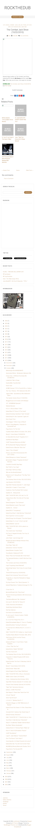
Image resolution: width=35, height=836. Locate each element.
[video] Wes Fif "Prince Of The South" (16, 411)
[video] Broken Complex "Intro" (14, 550)
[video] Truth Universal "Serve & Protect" (17, 575)
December (9, 363)
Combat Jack (14, 25)
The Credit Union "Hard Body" (14, 531)
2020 (6, 334)
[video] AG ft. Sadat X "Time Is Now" (15, 487)
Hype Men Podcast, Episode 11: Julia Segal (18, 485)
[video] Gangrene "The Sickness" (15, 502)
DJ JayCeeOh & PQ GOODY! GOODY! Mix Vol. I (20, 119)
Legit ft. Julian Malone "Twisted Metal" (16, 736)
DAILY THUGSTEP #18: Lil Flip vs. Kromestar (18, 674)
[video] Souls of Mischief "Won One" (15, 447)
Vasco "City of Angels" (12, 450)
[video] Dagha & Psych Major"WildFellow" (17, 671)
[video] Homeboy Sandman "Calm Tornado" (17, 414)
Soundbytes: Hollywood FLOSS (14, 553)
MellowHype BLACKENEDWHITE (14, 370)
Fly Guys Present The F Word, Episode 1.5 (17, 582)
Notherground (16, 26)
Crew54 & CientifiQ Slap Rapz (14, 464)
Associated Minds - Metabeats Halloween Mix (18, 373)
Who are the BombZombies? (14, 472)
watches (5, 798)
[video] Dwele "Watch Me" (13, 668)
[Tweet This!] (17, 95)
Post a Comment (8, 178)
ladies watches (7, 799)
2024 (6, 326)
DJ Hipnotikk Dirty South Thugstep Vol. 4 (17, 437)
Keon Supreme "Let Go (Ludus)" (15, 516)
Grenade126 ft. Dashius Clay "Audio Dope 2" (18, 712)
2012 (6, 355)
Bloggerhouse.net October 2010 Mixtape (17, 400)
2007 (6, 782)
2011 (6, 358)
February (8, 771)
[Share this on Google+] (19, 95)
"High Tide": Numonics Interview (14, 687)
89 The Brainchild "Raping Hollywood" (16, 445)
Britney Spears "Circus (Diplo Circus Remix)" (7, 119)
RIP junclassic (6, 274)
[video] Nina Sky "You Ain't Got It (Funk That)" (18, 744)
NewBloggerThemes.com (11, 825)
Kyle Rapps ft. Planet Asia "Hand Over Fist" (17, 692)
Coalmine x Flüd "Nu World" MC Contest (17, 490)
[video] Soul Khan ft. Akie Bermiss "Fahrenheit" (18, 513)
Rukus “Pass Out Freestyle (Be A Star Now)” (18, 555)
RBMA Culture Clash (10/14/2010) (15, 676)
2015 (6, 347)
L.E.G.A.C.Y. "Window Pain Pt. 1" (14, 700)
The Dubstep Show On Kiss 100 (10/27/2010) (18, 479)
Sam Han (24, 26)
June (7, 760)
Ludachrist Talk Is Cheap (12, 380)
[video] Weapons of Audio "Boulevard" (16, 457)
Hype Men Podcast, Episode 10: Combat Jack (18, 682)
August (8, 755)
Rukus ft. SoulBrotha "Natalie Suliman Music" (18, 722)
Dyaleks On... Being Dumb (13, 493)
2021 (6, 331)
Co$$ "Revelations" (11, 733)
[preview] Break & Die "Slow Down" (15, 592)
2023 (6, 328)
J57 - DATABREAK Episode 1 (13, 403)
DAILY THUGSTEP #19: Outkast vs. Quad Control (19, 632)
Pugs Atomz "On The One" (13, 429)
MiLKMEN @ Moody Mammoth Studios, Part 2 (18, 746)
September (9, 752)
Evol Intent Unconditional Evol (14, 612)
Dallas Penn (22, 25)
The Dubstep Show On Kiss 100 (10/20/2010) (18, 654)
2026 (6, 320)
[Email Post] (2, 99)
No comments (24, 35)
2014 (6, 350)
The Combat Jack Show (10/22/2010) (17, 30)
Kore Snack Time (10, 419)
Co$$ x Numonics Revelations (14, 604)
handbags (5, 801)
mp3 (9, 26)
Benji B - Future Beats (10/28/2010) (15, 434)
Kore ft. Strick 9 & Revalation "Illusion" (16, 730)
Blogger (29, 821)
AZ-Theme (15, 823)
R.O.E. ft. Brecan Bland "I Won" (14, 408)
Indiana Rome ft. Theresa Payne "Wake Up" (17, 728)
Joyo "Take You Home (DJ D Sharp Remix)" (20, 139)
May (7, 763)
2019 (6, 336)
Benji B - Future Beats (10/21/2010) (15, 666)
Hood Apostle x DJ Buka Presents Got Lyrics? (18, 741)
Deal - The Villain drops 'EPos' (11, 279)
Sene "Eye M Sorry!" (11, 697)
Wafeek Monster (10, 406)
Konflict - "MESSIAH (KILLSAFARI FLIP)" (13, 271)
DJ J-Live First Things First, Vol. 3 (15, 619)
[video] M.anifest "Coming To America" (16, 625)
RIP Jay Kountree (7, 276)
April (7, 765)
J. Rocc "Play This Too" (12, 646)
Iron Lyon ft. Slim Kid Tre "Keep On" (15, 602)
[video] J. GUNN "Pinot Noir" (13, 690)
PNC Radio (8, 85)
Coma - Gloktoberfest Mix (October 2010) (17, 679)
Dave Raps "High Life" (12, 545)
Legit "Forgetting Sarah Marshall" (15, 565)
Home (18, 170)
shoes (4, 805)
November (9, 365)
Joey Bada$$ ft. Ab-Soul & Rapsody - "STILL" (15, 281)
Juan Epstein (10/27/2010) (13, 482)
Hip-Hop (29, 25)
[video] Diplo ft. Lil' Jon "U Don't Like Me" (17, 521)
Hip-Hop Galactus (11, 610)
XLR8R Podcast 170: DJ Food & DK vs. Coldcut (19, 388)
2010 (6, 360)
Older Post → (29, 170)
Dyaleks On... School (11, 508)
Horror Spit (9, 385)
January (8, 773)
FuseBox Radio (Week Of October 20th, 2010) (18, 635)
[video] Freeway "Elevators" (13, 714)
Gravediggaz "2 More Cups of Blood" (16, 422)
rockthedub (17, 7)
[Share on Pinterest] (21, 95)
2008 (6, 779)
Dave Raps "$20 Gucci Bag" (13, 469)
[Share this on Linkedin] (23, 95)
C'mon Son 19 (10, 589)
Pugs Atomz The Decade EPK (14, 749)
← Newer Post (6, 170)
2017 (6, 342)
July (7, 757)
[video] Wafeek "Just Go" (12, 523)
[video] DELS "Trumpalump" (13, 510)
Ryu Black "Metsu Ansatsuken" (14, 725)
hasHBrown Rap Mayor (12, 439)
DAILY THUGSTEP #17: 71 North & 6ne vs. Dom (18, 717)
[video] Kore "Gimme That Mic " (14, 547)
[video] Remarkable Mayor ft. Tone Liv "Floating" (19, 622)
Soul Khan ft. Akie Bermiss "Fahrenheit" (16, 720)
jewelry (5, 803)
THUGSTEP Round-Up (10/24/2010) (15, 572)
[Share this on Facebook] (15, 95)
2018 (6, 339)
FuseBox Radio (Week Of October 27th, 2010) (18, 431)
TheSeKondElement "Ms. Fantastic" (15, 599)
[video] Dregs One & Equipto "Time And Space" (19, 518)
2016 (6, 344)
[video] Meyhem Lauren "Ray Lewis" (15, 505)
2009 (6, 776)
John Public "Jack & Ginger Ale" (14, 538)
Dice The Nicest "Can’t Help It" (14, 738)
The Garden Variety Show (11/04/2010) (16, 398)
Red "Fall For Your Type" (12, 467)
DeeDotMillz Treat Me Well (13, 383)
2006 (6, 784)
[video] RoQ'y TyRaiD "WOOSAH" (14, 649)
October (8, 368)
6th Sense (6, 25)
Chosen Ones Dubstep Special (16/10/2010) (18, 684)
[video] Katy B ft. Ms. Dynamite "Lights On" (17, 416)
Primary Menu (17, 16)
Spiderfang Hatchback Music (14, 607)
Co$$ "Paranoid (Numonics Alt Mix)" (15, 442)
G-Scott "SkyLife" (10, 695)
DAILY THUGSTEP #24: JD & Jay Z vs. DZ (17, 495)
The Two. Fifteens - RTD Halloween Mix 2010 (18, 391)
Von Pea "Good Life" (11, 651)
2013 (6, 352)
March (8, 768)
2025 (6, 323)
